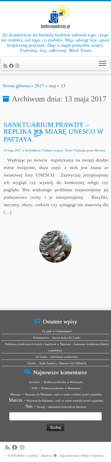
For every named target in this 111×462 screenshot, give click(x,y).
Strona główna (16, 85)
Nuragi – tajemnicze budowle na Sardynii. (62, 406)
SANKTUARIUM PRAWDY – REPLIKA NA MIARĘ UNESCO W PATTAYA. (54, 132)
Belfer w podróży (28, 455)
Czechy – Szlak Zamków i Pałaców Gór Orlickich (56, 363)
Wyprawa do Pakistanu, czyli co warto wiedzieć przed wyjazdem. (63, 394)
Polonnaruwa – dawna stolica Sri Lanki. (57, 337)
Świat (69, 150)
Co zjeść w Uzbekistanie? (57, 331)
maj (52, 85)
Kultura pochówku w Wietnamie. (63, 382)
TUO (34, 388)
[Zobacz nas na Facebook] (12, 66)
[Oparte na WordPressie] (55, 455)
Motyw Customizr (93, 455)
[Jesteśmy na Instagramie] (18, 66)
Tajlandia (80, 150)
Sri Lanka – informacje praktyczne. (57, 356)
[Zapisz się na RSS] (6, 66)
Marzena (99, 150)
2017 (39, 85)
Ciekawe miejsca (53, 150)
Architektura (33, 150)
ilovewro (34, 382)
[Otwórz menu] (102, 64)
